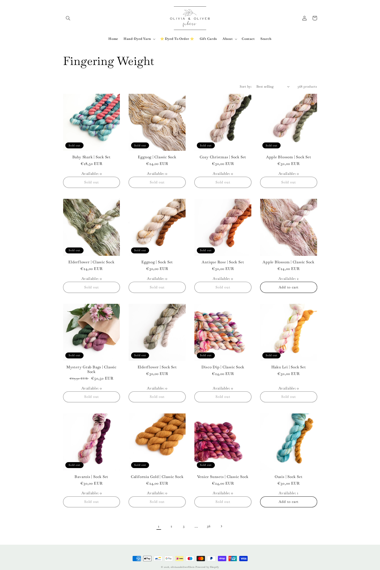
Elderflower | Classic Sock (91, 262)
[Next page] (221, 526)
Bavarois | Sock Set (91, 476)
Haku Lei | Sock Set (288, 367)
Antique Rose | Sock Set (223, 262)
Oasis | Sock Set (288, 476)
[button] (68, 18)
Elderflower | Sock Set (157, 367)
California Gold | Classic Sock (157, 476)
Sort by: (246, 86)
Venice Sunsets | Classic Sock (223, 476)
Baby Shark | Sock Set (91, 157)
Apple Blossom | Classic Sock (288, 262)
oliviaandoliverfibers (183, 567)
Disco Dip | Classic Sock (223, 367)
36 (208, 526)
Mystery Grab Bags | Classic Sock (91, 369)
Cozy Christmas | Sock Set (223, 157)
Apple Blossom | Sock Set (288, 157)
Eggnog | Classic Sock (157, 157)
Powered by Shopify (207, 567)
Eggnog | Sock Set (157, 262)
